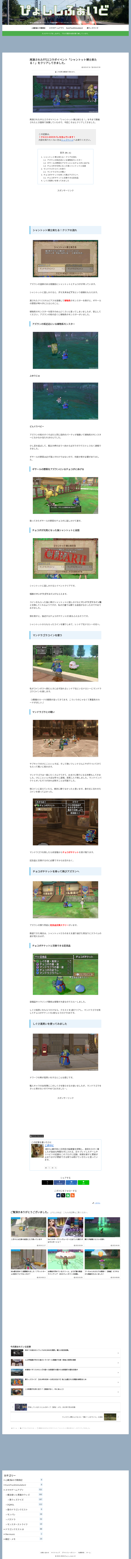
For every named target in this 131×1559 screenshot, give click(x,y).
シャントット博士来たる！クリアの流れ (60, 157)
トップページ (67, 139)
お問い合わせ (44, 1553)
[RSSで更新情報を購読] (55, 1167)
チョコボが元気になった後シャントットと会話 (66, 165)
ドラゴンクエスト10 (37, 1136)
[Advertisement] (65, 42)
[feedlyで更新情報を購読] (52, 1167)
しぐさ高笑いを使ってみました (56, 180)
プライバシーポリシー (69, 1553)
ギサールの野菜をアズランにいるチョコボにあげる (68, 163)
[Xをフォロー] (49, 1167)
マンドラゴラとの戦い (56, 171)
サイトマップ (55, 1553)
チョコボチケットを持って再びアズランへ (60, 174)
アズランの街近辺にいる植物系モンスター (64, 160)
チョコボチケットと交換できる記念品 (62, 177)
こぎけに (49, 1145)
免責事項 (81, 1553)
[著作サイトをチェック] (46, 1167)
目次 (62, 152)
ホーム (88, 1553)
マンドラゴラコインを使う (54, 168)
